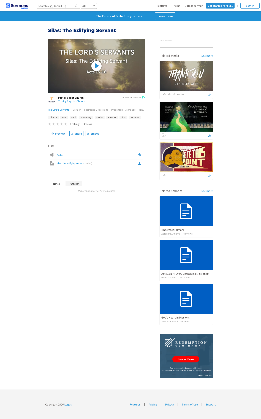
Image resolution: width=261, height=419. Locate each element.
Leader (99, 117)
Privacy (169, 404)
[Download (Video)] (140, 163)
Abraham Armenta (170, 233)
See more (207, 56)
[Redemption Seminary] (186, 356)
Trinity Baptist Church (71, 101)
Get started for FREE (220, 5)
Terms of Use (190, 404)
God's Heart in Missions (175, 317)
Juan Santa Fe (168, 321)
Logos (68, 404)
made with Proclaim (132, 97)
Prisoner (135, 117)
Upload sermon (194, 5)
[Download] (209, 95)
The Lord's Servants (59, 109)
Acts (64, 117)
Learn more (165, 16)
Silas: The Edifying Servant (74, 163)
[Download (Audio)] (140, 154)
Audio (60, 154)
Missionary (86, 117)
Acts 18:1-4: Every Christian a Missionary (185, 273)
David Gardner (168, 277)
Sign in (250, 5)
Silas (123, 117)
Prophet (112, 117)
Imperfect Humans (172, 230)
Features (162, 5)
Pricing (176, 5)
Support (211, 404)
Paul (73, 117)
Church (53, 117)
